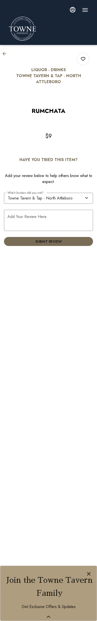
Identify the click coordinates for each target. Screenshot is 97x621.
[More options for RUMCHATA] (83, 59)
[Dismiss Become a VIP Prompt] (89, 574)
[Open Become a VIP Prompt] (48, 617)
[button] (6, 53)
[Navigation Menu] (85, 10)
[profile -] (73, 10)
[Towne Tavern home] (46, 28)
